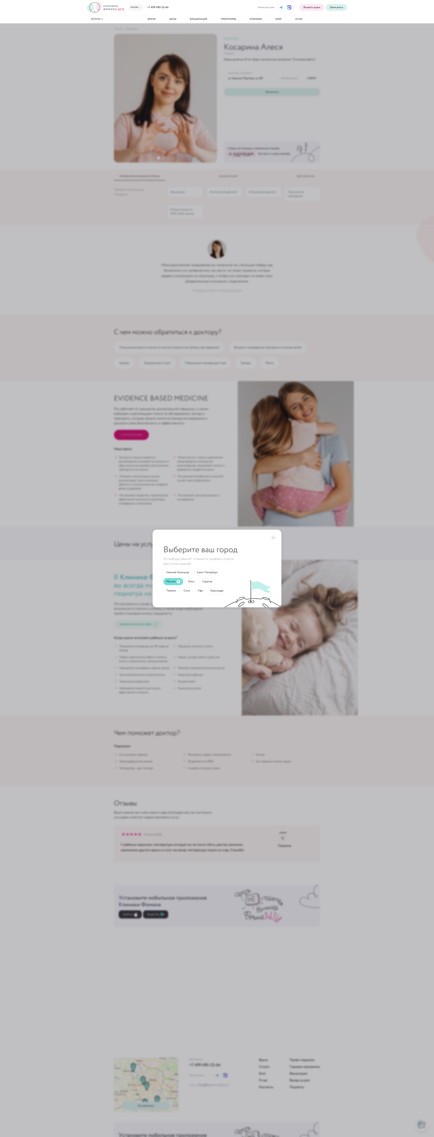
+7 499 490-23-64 (158, 7)
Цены (172, 19)
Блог (278, 19)
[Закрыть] (273, 537)
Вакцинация (198, 19)
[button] (336, 7)
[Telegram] (281, 7)
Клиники (256, 19)
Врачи (152, 19)
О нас (299, 19)
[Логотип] (106, 7)
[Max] (289, 7)
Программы (228, 19)
